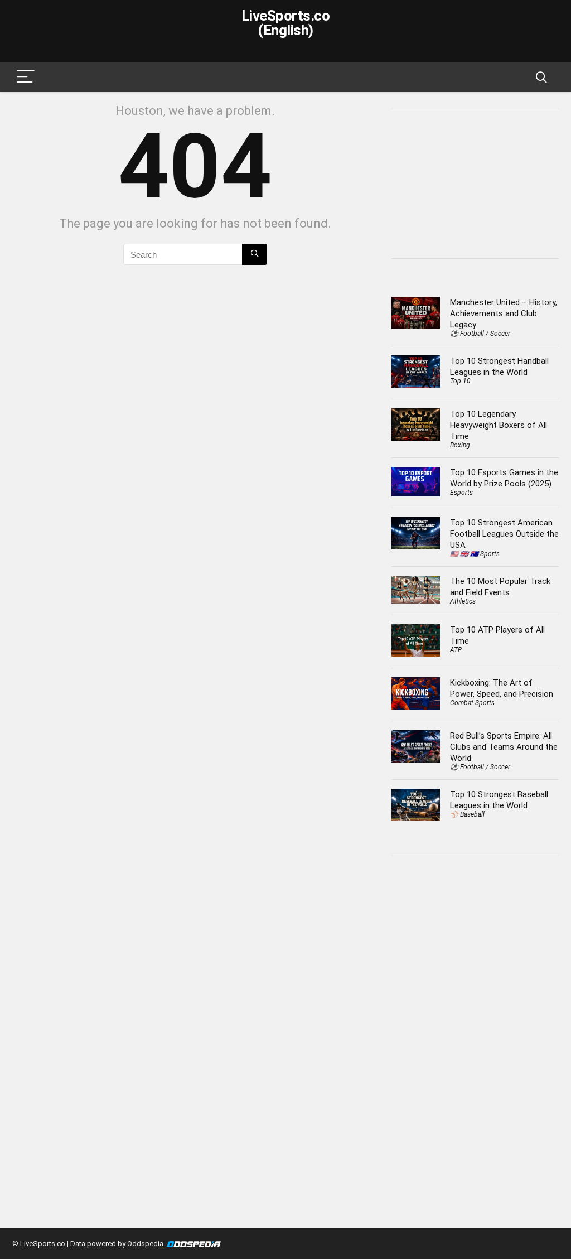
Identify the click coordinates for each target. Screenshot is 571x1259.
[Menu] (25, 77)
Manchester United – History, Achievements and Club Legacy (503, 313)
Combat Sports (472, 703)
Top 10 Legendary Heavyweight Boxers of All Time (498, 425)
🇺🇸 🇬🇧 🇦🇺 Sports (475, 554)
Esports (461, 492)
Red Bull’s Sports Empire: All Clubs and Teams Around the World (504, 747)
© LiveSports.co (38, 1243)
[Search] (541, 77)
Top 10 (460, 381)
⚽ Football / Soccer (480, 333)
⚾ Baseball (467, 814)
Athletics (463, 601)
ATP (456, 650)
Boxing (460, 445)
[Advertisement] (481, 182)
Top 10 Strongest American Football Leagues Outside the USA (504, 534)
